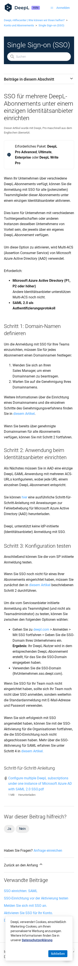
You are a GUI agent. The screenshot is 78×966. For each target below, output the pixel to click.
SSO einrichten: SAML (20, 891)
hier (24, 497)
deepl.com (41, 629)
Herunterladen (27, 794)
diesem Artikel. (32, 751)
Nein (22, 829)
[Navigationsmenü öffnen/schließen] (51, 8)
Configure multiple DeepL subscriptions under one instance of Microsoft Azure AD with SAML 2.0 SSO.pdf (40, 783)
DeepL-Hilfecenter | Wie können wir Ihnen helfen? (34, 20)
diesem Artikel (24, 414)
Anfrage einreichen (48, 850)
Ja (9, 829)
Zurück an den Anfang (21, 865)
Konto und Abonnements (19, 25)
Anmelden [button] (63, 8)
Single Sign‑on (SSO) (51, 25)
